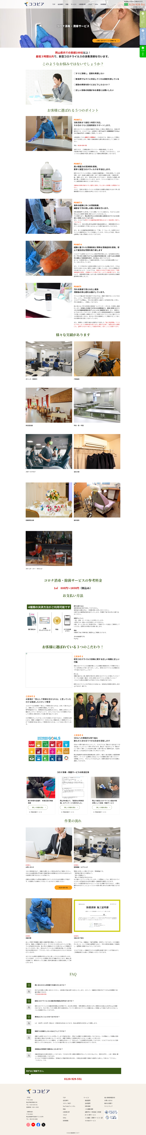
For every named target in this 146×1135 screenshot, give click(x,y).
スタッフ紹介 (67, 1103)
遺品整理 (87, 1100)
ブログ (90, 4)
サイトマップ (108, 1106)
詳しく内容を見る (37, 807)
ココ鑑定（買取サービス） (92, 1118)
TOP (53, 4)
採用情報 (103, 4)
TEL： (76, 145)
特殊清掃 (87, 1106)
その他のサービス (90, 1121)
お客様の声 (82, 4)
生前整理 (87, 1103)
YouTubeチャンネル (69, 1106)
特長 (67, 4)
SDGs (96, 4)
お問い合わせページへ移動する (73, 24)
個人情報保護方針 (109, 1097)
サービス (73, 4)
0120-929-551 (137, 4)
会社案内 (60, 4)
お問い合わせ (108, 1100)
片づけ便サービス (90, 1115)
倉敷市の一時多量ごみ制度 (92, 1112)
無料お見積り (108, 1103)
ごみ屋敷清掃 (89, 1109)
